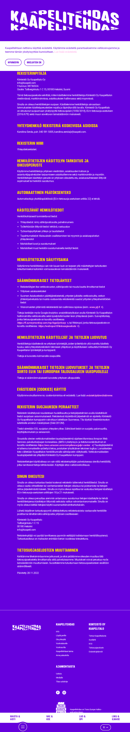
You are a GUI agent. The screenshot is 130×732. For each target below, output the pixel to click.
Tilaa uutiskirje (62, 681)
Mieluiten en (34, 62)
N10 (90, 644)
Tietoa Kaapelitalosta (97, 636)
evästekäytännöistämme (99, 395)
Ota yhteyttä (61, 639)
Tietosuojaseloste (96, 647)
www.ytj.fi (94, 307)
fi (104, 727)
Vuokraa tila (61, 647)
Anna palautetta (62, 655)
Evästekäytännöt (95, 651)
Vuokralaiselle (62, 643)
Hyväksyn (13, 62)
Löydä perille (61, 635)
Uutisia (59, 673)
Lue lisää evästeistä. (65, 51)
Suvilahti (92, 640)
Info (57, 631)
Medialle (59, 677)
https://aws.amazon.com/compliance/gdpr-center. (64, 445)
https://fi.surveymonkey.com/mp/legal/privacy (41, 322)
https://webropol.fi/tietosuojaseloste (57, 326)
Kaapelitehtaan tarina (64, 651)
